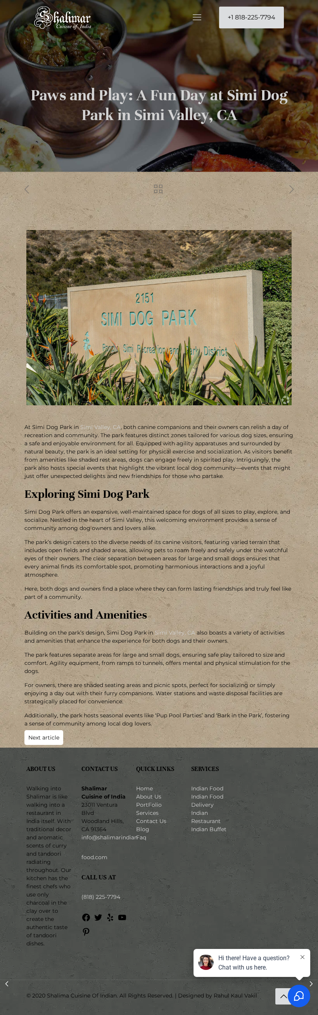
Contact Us (151, 821)
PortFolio (149, 804)
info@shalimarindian (109, 837)
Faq (141, 837)
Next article (43, 737)
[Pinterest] (86, 934)
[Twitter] (98, 920)
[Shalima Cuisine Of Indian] (62, 17)
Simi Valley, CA (100, 427)
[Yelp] (110, 920)
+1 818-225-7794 (251, 17)
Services (147, 812)
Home (144, 788)
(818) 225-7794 (100, 896)
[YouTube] (122, 920)
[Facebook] (86, 920)
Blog (142, 829)
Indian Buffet (208, 829)
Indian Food (207, 788)
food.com (94, 857)
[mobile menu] (197, 17)
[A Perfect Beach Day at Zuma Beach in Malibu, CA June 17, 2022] (7, 983)
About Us (148, 796)
